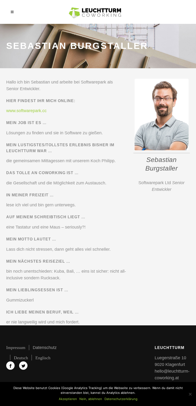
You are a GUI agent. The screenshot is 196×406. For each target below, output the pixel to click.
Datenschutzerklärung (120, 399)
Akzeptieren (68, 399)
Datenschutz (45, 347)
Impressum (15, 347)
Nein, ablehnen (90, 399)
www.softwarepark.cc (26, 110)
